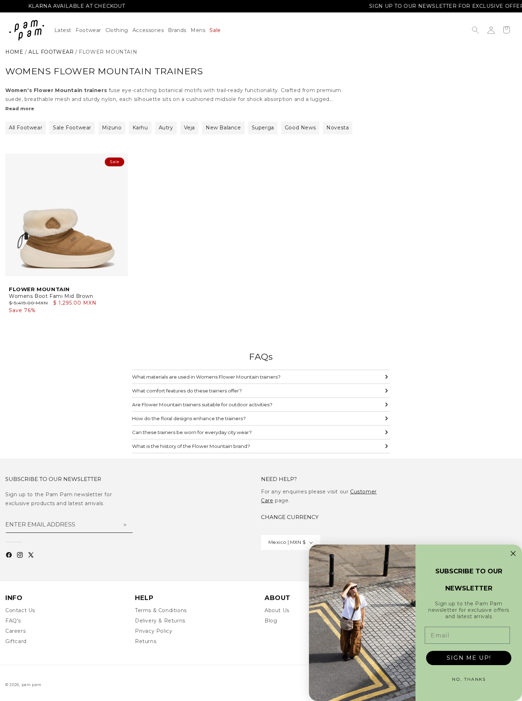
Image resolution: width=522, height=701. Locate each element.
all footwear (51, 52)
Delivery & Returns (160, 620)
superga (263, 127)
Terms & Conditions (161, 610)
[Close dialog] (513, 553)
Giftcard (16, 641)
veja (189, 127)
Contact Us (20, 610)
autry (166, 127)
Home (14, 52)
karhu (140, 127)
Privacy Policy (153, 631)
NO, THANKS (469, 679)
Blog (271, 620)
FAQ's (13, 620)
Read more (19, 108)
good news (300, 127)
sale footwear (72, 127)
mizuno (112, 127)
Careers (15, 631)
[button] (118, 30)
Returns (145, 641)
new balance (223, 127)
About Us (277, 610)
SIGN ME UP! (469, 657)
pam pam (32, 684)
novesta (337, 127)
